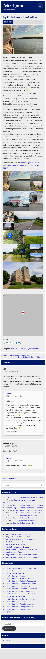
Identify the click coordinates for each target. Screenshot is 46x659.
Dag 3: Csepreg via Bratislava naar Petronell (23, 557)
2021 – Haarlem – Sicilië (15, 596)
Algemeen (9, 612)
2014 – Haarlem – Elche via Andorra (19, 578)
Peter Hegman (13, 5)
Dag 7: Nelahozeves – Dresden (17, 547)
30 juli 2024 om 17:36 (10, 371)
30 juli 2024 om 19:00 (14, 461)
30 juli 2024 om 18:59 (14, 396)
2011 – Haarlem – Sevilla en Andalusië (20, 571)
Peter (8, 393)
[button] (16, 181)
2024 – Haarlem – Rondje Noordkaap (20, 604)
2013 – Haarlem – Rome (15, 576)
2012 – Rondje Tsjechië (14, 573)
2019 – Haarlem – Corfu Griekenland (20, 591)
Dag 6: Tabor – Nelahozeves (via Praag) (21, 549)
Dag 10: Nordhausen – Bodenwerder (20, 539)
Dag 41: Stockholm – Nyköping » (31, 357)
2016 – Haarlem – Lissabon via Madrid (20, 583)
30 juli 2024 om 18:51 (10, 446)
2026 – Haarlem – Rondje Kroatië (18, 609)
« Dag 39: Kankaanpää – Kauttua (15, 355)
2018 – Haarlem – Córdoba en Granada (21, 589)
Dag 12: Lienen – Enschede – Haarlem (28, 497)
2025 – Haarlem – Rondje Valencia (19, 607)
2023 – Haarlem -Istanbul (15, 601)
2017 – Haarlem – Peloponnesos (18, 586)
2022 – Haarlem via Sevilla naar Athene (21, 599)
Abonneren (9, 628)
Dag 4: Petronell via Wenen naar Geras (21, 555)
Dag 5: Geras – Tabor (13, 552)
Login (7, 641)
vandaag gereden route (29, 163)
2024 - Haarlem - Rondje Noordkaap (25, 349)
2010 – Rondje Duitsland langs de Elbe (20, 568)
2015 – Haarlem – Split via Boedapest (20, 581)
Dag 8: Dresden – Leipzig (15, 544)
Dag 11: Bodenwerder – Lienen (25, 515)
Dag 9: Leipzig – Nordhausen (16, 542)
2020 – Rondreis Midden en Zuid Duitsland (22, 594)
